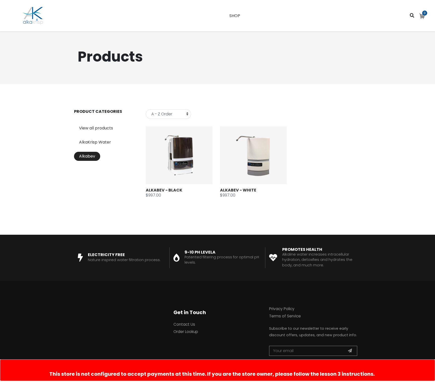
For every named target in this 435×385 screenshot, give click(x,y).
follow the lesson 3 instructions (333, 373)
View (184, 155)
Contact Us (184, 324)
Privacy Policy (282, 308)
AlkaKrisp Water (95, 142)
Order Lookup (185, 331)
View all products (96, 128)
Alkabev (87, 156)
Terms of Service (285, 316)
